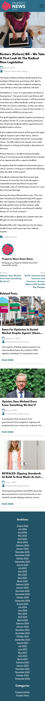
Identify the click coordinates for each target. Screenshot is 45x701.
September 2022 (22, 679)
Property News (10, 237)
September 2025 (22, 562)
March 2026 (22, 542)
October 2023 (22, 636)
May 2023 (22, 653)
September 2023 (22, 640)
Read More (8, 360)
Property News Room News (15, 71)
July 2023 (22, 646)
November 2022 (22, 672)
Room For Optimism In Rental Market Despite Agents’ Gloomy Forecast (22, 331)
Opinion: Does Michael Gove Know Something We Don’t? (19, 403)
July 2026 (22, 529)
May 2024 (22, 614)
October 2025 (22, 558)
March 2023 (22, 659)
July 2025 (22, 568)
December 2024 (23, 591)
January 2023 (22, 666)
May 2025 (22, 575)
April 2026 (22, 539)
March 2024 (22, 620)
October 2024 (22, 597)
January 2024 (22, 627)
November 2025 (22, 555)
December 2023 (23, 630)
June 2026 (22, 532)
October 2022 (22, 675)
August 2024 (22, 604)
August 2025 (22, 565)
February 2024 (22, 623)
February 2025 (22, 584)
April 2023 (22, 656)
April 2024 (22, 617)
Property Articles (22, 692)
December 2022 (22, 669)
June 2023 (22, 649)
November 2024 (22, 594)
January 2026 (22, 549)
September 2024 (22, 601)
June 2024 (22, 610)
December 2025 (22, 552)
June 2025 (22, 571)
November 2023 (22, 633)
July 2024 (22, 607)
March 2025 (22, 581)
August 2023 (22, 643)
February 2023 (22, 662)
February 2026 (22, 545)
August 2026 (22, 526)
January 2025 (22, 588)
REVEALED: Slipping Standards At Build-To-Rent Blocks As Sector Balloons (22, 475)
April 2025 (22, 578)
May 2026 (22, 536)
